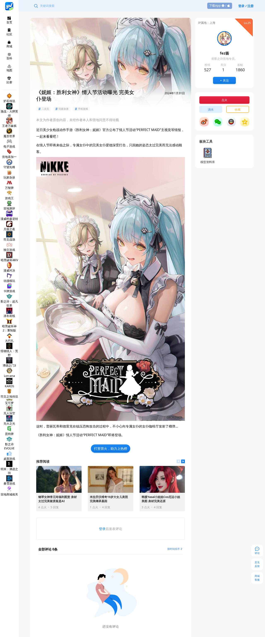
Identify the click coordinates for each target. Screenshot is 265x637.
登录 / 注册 (246, 6)
